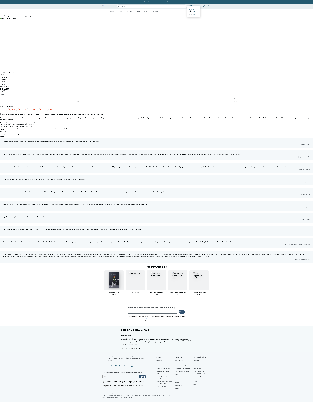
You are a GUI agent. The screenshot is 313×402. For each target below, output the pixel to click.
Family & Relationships (6, 135)
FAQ (176, 380)
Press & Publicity (161, 386)
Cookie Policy (197, 366)
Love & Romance (20, 135)
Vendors (177, 382)
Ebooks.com (43, 110)
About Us (155, 11)
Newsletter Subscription (163, 368)
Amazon (3, 110)
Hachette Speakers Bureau (182, 371)
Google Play (33, 110)
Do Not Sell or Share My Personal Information (199, 372)
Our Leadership (160, 363)
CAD (194, 14)
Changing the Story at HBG (163, 376)
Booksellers (178, 388)
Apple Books (12, 110)
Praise (2, 136)
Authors (121, 11)
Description (3, 112)
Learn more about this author (130, 348)
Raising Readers (179, 385)
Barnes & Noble (23, 110)
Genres (112, 11)
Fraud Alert (196, 379)
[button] (156, 71)
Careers (177, 374)
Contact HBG (178, 377)
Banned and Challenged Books (163, 372)
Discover (130, 11)
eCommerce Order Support (182, 368)
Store (138, 11)
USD (194, 11)
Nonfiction (3, 131)
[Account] (204, 6)
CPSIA (195, 381)
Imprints (146, 11)
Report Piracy (197, 376)
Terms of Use (196, 360)
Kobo (51, 110)
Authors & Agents (179, 360)
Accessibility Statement (162, 379)
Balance (2, 83)
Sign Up (181, 312)
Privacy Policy (197, 363)
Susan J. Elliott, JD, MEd (8, 72)
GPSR (195, 384)
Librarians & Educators (181, 366)
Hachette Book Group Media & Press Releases (164, 382)
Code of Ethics (197, 368)
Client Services (179, 363)
